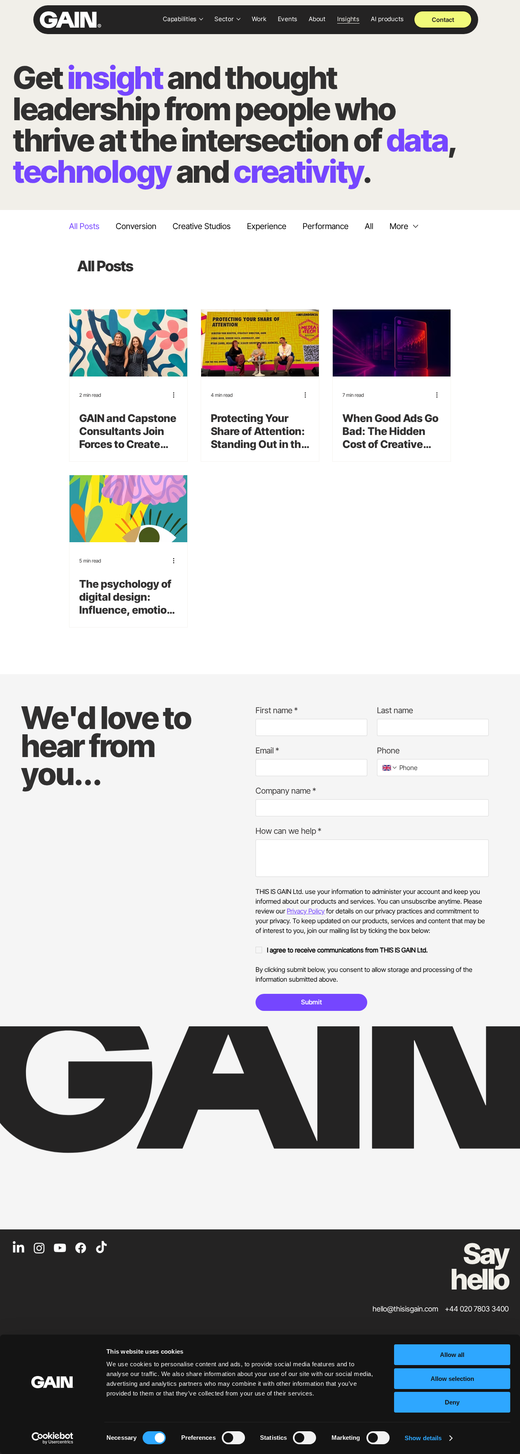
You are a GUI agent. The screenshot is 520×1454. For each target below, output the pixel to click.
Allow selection (452, 1378)
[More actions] (176, 395)
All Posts (84, 226)
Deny (452, 1402)
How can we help (288, 831)
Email (267, 750)
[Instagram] (39, 1248)
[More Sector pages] (238, 19)
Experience (266, 226)
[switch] (233, 1437)
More (399, 226)
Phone (388, 750)
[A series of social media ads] (392, 342)
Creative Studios (202, 226)
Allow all (452, 1354)
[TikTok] (101, 1248)
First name (277, 710)
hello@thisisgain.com (405, 1309)
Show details (423, 1438)
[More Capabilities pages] (201, 19)
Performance (326, 226)
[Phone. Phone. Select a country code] (390, 767)
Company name (286, 791)
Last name (395, 710)
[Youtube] (60, 1248)
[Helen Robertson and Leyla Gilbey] (128, 342)
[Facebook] (81, 1248)
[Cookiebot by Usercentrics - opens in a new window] (52, 1438)
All (369, 226)
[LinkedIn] (18, 1248)
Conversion (136, 226)
